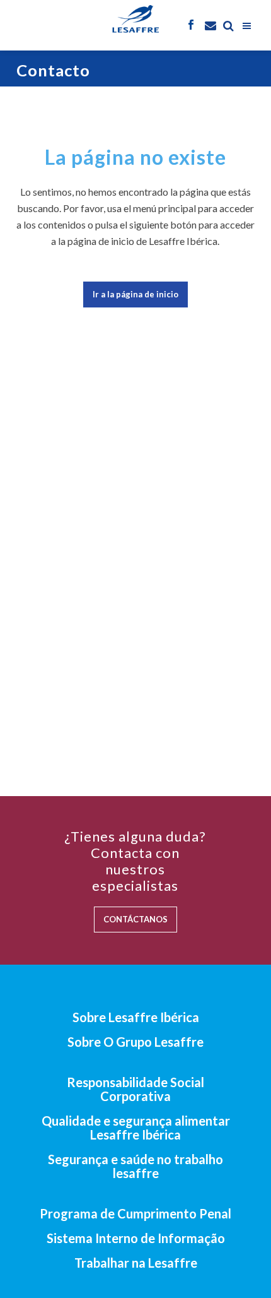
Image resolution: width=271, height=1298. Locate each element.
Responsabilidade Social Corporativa (135, 1089)
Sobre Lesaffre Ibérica (135, 1017)
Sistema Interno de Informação (136, 1238)
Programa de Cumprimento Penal (135, 1213)
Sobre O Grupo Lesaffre (135, 1042)
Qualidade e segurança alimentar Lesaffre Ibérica (136, 1127)
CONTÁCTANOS (135, 919)
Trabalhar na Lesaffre (135, 1263)
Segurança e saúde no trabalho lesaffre (135, 1166)
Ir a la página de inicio (135, 294)
